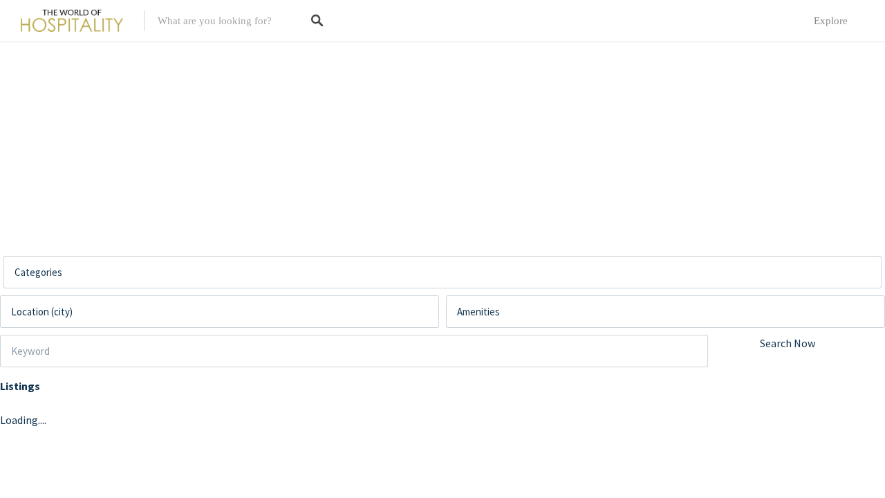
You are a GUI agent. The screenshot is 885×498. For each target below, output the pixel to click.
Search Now (787, 343)
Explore (831, 20)
